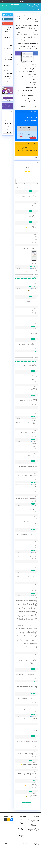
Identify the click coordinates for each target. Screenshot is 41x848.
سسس (31, 552)
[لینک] (28, 183)
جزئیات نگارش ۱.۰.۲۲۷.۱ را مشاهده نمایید (27, 774)
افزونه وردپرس (33, 9)
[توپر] (16, 183)
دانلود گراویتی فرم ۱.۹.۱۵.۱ (8, 54)
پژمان (31, 298)
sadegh (31, 212)
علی (31, 341)
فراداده (3, 843)
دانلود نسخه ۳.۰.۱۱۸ (32, 117)
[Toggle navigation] (2, 1)
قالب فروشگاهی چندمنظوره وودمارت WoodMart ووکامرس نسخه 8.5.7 (8, 44)
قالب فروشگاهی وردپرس (8, 120)
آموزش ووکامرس (9, 114)
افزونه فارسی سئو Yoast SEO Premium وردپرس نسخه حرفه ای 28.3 (8, 50)
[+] (31, 183)
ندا (31, 223)
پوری (31, 595)
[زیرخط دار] (19, 183)
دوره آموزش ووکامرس (9, 117)
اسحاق (31, 531)
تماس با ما (20, 839)
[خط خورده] (21, 183)
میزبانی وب (21, 819)
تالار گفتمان (20, 836)
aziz (31, 737)
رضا (31, 328)
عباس (31, 670)
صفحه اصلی (21, 835)
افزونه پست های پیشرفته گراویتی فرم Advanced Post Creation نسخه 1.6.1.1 (8, 37)
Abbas (31, 782)
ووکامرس (28, 9)
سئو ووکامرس (10, 126)
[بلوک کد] (27, 183)
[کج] (18, 183)
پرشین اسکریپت (20, 1)
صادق (31, 192)
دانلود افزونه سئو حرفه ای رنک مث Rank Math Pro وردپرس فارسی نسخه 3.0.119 (20, 6)
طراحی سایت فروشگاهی (8, 123)
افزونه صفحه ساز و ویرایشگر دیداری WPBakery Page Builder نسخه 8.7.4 (8, 72)
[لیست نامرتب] (24, 183)
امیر (35, 326)
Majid (31, 793)
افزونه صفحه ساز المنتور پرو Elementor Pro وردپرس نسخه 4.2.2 (8, 31)
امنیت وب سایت (20, 825)
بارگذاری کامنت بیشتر (26, 802)
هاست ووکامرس (9, 129)
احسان (31, 268)
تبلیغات (20, 838)
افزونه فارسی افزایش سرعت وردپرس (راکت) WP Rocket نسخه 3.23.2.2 (8, 66)
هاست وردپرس (7, 843)
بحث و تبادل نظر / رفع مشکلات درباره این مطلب (28, 124)
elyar (31, 762)
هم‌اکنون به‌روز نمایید (20, 775)
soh (31, 288)
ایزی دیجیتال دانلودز (23, 36)
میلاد (31, 572)
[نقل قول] (25, 183)
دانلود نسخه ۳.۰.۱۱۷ (32, 120)
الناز (31, 484)
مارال (31, 695)
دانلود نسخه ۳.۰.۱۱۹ (32, 115)
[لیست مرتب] (22, 183)
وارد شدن (36, 176)
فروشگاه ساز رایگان (9, 132)
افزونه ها (30, 9)
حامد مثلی (30, 716)
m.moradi (34, 191)
